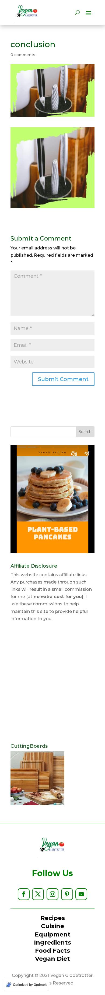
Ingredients (52, 942)
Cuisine (52, 926)
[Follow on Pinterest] (67, 894)
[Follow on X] (38, 894)
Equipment (53, 934)
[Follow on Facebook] (24, 894)
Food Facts (52, 950)
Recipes (52, 918)
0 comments (22, 54)
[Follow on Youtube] (81, 894)
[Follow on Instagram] (52, 894)
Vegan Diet (52, 958)
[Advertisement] (52, 683)
